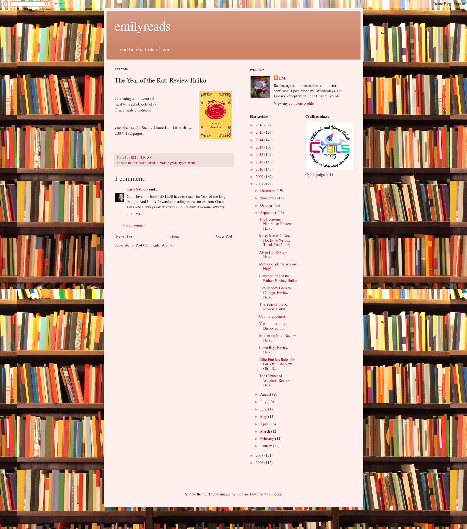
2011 (260, 162)
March (265, 431)
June (264, 409)
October (266, 205)
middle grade (168, 162)
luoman (242, 494)
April (264, 423)
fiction (132, 162)
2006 (260, 462)
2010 (260, 169)
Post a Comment (133, 225)
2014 (260, 139)
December (268, 190)
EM (282, 78)
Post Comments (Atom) (154, 245)
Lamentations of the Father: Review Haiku (278, 278)
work (191, 162)
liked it (153, 162)
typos (182, 162)
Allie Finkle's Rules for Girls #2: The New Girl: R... (277, 364)
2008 (260, 183)
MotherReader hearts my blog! (278, 266)
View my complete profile (294, 103)
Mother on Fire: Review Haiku (277, 338)
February (267, 438)
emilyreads (143, 25)
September (269, 212)
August (266, 394)
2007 (260, 455)
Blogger (275, 494)
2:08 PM (133, 213)
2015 (260, 132)
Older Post (224, 236)
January (266, 445)
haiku (142, 162)
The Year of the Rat (131, 127)
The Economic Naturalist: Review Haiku (275, 223)
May (264, 416)
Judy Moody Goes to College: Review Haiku (275, 292)
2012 (260, 154)
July (264, 401)
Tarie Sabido (137, 189)
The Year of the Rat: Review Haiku (275, 306)
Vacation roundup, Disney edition (273, 326)
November (268, 198)
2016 (260, 124)
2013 (260, 147)
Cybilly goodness (272, 316)
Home (174, 236)
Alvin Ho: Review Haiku (273, 254)
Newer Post (125, 236)
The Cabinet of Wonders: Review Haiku (274, 380)
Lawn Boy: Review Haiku (273, 349)
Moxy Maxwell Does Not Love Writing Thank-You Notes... (276, 240)
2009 (260, 176)
